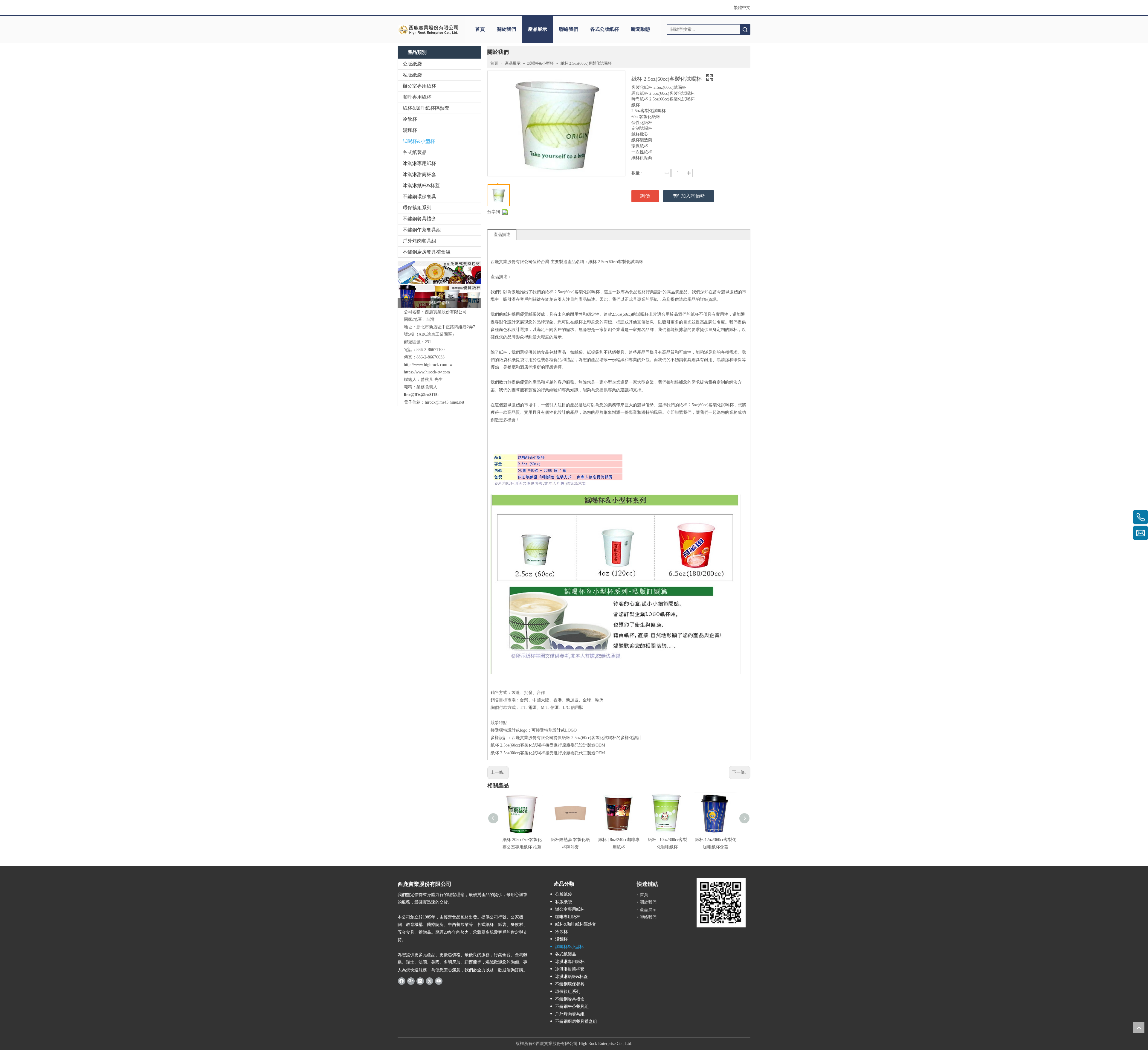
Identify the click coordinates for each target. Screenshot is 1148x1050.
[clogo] (428, 29)
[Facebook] (401, 981)
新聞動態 (640, 29)
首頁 (480, 29)
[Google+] (411, 981)
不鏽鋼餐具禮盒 (419, 218)
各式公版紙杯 (604, 29)
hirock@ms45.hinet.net (444, 402)
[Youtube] (438, 981)
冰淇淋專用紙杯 (419, 163)
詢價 (645, 196)
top (1138, 1027)
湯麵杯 (410, 130)
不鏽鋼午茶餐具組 (422, 229)
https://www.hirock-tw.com (427, 372)
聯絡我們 (568, 29)
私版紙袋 (412, 74)
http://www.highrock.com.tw (428, 364)
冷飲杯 (410, 119)
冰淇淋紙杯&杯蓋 (421, 185)
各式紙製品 (415, 152)
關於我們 (506, 29)
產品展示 (537, 29)
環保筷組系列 (417, 207)
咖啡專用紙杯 (417, 97)
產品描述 (502, 234)
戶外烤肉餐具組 (419, 240)
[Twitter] (429, 981)
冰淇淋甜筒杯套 (419, 174)
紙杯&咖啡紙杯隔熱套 (426, 108)
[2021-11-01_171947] (439, 284)
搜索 (745, 29)
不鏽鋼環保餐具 (419, 196)
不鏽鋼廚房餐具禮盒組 (427, 251)
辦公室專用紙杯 (419, 85)
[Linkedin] (420, 981)
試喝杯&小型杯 (419, 141)
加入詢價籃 (693, 196)
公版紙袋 (412, 63)
